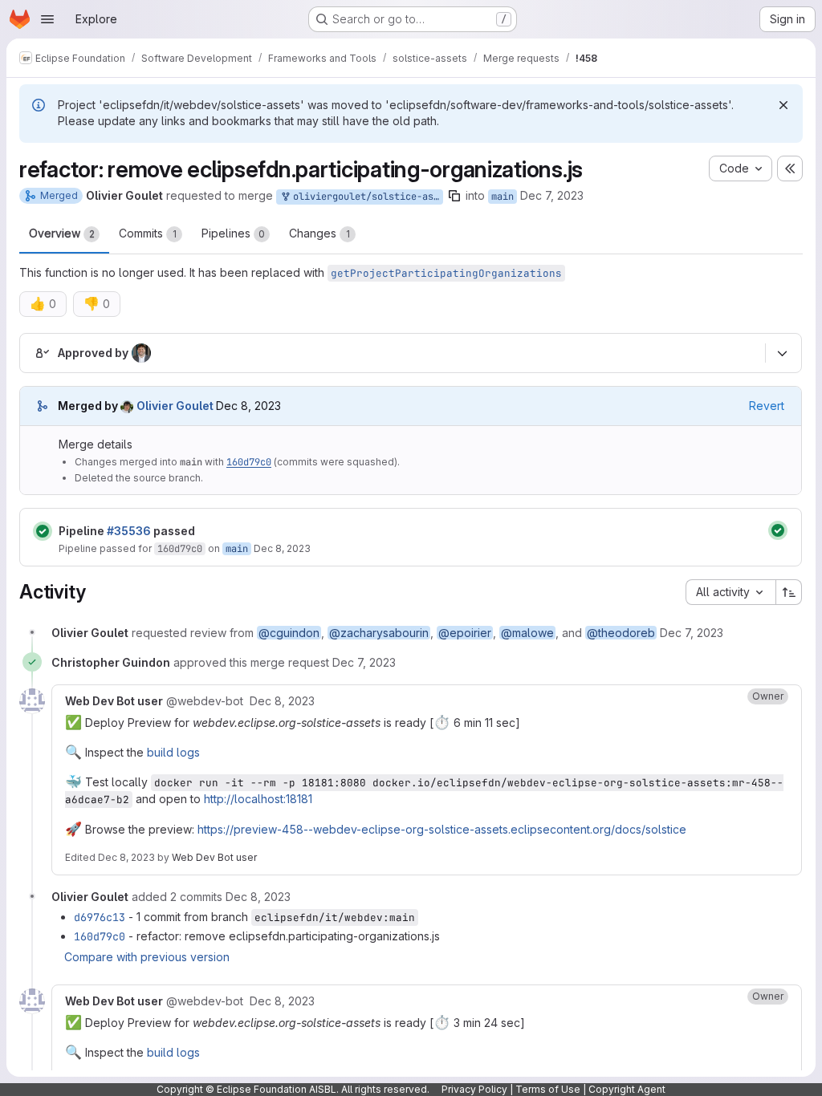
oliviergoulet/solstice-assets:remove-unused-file (365, 196)
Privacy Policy (474, 1089)
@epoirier (464, 632)
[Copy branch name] (454, 195)
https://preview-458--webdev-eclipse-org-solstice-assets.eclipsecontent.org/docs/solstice (441, 829)
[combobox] (730, 592)
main (502, 196)
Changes (319, 233)
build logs (173, 752)
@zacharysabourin (379, 632)
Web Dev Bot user (214, 857)
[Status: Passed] (42, 531)
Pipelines (233, 233)
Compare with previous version (147, 957)
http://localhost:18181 (258, 799)
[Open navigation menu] (47, 19)
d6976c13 (99, 917)
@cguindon (288, 632)
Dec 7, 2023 (552, 195)
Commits (148, 233)
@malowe (527, 632)
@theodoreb (621, 632)
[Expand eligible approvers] (781, 353)
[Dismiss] (783, 105)
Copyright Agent (626, 1089)
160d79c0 (248, 462)
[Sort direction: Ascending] (789, 592)
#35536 (129, 531)
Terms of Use (547, 1089)
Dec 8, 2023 (282, 548)
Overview (62, 233)
